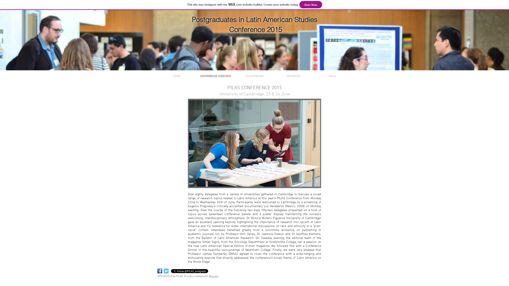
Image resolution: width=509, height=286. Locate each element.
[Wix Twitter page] (166, 271)
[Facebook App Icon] (159, 271)
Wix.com (214, 276)
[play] (310, 183)
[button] (254, 143)
